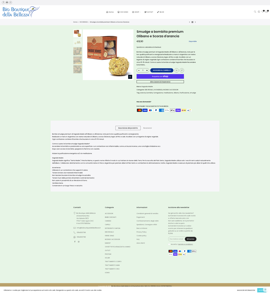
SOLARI (107, 258)
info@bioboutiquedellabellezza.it (89, 228)
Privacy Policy (141, 232)
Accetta (262, 290)
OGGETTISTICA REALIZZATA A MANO (117, 247)
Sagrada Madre (147, 86)
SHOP (137, 12)
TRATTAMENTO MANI (112, 265)
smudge (193, 93)
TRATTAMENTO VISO (112, 269)
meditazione (168, 93)
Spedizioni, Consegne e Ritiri (147, 225)
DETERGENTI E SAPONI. (112, 228)
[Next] (129, 54)
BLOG (162, 12)
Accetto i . (182, 244)
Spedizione (140, 47)
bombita (149, 93)
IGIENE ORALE (109, 236)
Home (111, 12)
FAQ (138, 239)
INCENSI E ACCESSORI (170, 90)
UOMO (107, 273)
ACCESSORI (109, 213)
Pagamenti (141, 217)
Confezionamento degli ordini (148, 221)
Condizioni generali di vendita (147, 213)
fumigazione (158, 93)
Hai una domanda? (144, 102)
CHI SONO (124, 12)
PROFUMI (108, 254)
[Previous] (86, 54)
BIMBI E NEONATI (110, 217)
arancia (143, 93)
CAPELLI (107, 225)
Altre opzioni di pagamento (160, 82)
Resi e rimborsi (142, 228)
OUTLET (150, 12)
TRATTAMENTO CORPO (113, 261)
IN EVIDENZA (84, 22)
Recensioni (147, 128)
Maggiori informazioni (246, 290)
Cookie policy (141, 236)
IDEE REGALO (149, 90)
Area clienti (141, 243)
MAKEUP (108, 243)
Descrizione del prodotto (128, 128)
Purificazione (184, 93)
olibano (176, 93)
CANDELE (108, 221)
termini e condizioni (185, 244)
